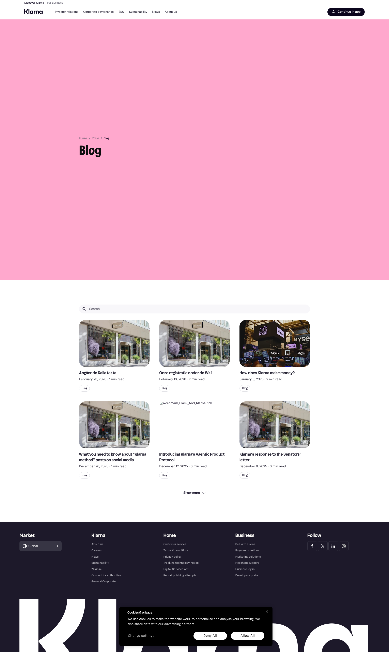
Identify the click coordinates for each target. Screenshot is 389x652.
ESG (121, 12)
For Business (55, 2)
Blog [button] (84, 388)
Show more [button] (191, 493)
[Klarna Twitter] (323, 546)
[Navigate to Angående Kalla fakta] (114, 343)
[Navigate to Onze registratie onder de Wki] (194, 343)
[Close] (266, 611)
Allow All (247, 636)
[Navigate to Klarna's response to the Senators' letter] (274, 424)
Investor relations (66, 12)
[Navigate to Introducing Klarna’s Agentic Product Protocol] (194, 424)
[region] (196, 626)
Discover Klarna (34, 2)
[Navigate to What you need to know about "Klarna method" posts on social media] (114, 424)
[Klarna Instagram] (344, 546)
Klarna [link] (83, 138)
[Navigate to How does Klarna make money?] (274, 343)
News (156, 12)
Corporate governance (98, 12)
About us (171, 12)
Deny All (210, 636)
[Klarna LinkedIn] (333, 546)
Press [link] (95, 138)
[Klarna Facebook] (312, 546)
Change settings (141, 636)
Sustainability (138, 12)
